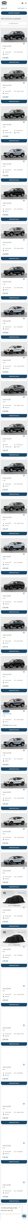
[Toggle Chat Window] (24, 1216)
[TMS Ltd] (4, 3)
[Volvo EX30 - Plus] (14, 781)
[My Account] (22, 3)
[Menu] (25, 3)
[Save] (23, 43)
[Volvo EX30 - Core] (14, 310)
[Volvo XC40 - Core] (14, 35)
